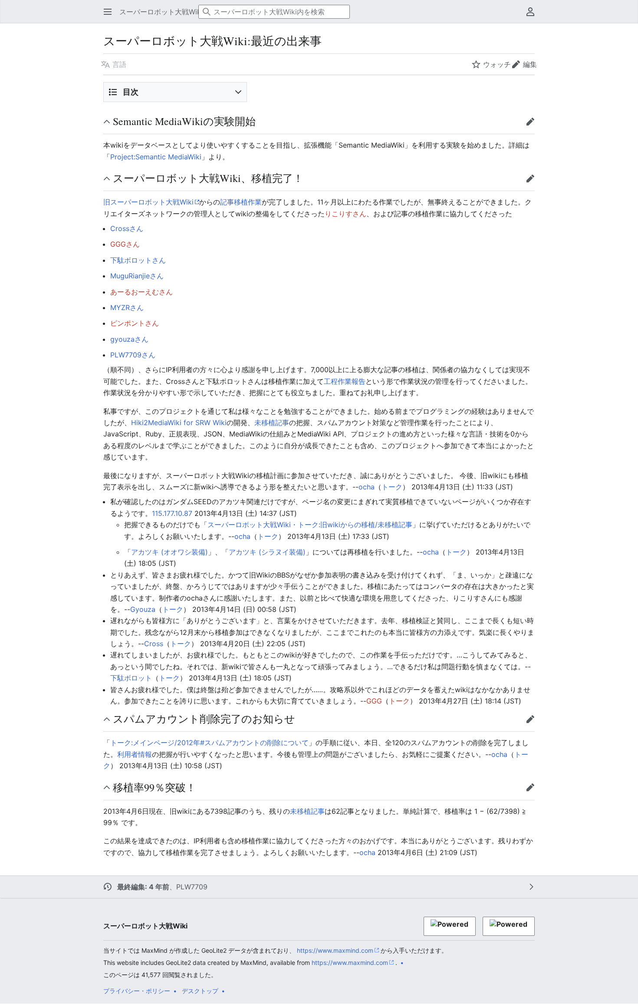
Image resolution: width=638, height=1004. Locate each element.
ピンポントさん (134, 323)
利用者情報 (134, 754)
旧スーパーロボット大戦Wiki (148, 202)
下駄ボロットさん (138, 260)
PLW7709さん (132, 354)
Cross (153, 643)
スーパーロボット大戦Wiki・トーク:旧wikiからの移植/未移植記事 (309, 524)
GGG (374, 701)
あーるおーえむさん (141, 291)
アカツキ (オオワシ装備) (169, 552)
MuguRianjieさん (137, 275)
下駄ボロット (131, 678)
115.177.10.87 (172, 513)
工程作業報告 (344, 381)
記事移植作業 (241, 202)
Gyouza (142, 609)
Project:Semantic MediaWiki (155, 156)
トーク (391, 486)
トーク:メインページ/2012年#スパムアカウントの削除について (209, 742)
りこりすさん (345, 213)
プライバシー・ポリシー (136, 990)
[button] (105, 11)
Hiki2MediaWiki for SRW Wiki (179, 422)
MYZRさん (127, 307)
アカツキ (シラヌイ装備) (267, 552)
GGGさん (125, 244)
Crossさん (126, 228)
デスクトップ (200, 990)
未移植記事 (271, 422)
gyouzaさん (129, 339)
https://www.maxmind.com (335, 950)
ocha (366, 486)
